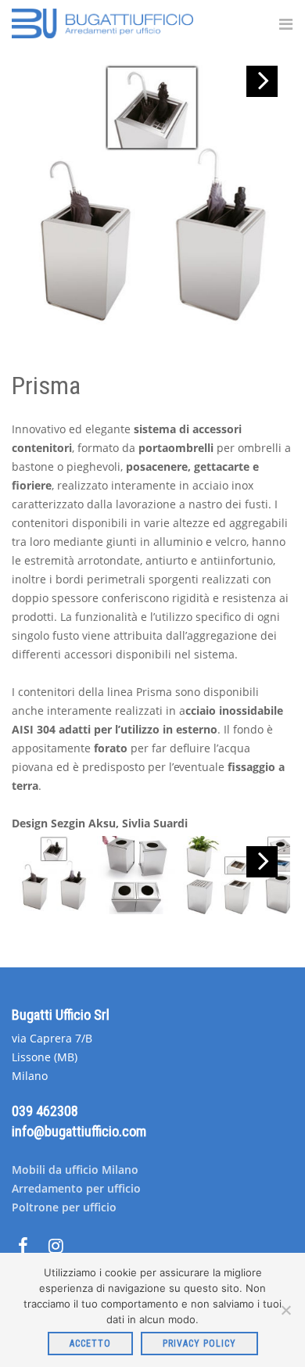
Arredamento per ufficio (76, 1188)
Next (262, 81)
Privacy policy (199, 1343)
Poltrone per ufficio (64, 1207)
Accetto (90, 1343)
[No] (285, 1310)
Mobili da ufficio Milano (75, 1169)
